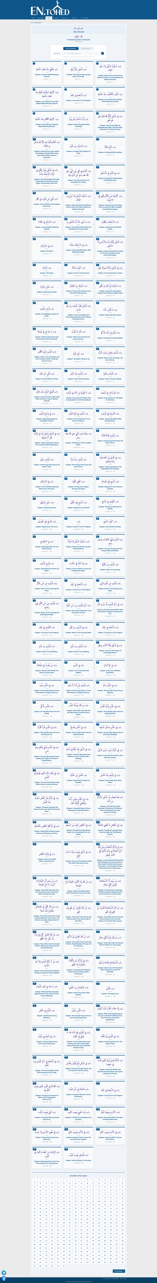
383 (117, 1262)
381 (105, 1262)
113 (34, 1205)
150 (64, 1212)
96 (122, 1197)
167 (70, 1215)
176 (122, 1215)
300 (99, 1244)
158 (111, 1212)
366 (111, 1258)
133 (58, 1208)
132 (52, 1208)
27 (93, 1183)
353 (34, 1258)
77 (104, 1194)
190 (111, 1219)
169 (81, 1215)
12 (99, 1179)
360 (75, 1258)
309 (58, 1248)
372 (52, 1262)
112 (122, 1201)
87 (69, 1197)
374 (64, 1262)
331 (93, 1251)
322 (40, 1251)
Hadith (49, 18)
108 (99, 1201)
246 (64, 1233)
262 (64, 1237)
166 (64, 1215)
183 (70, 1219)
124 (99, 1205)
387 (46, 1266)
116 (52, 1205)
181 (58, 1219)
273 (34, 1241)
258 (40, 1237)
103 (70, 1201)
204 (99, 1223)
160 (122, 1212)
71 (69, 1194)
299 (93, 1244)
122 (87, 1205)
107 (93, 1201)
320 (122, 1248)
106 (87, 1201)
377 (81, 1262)
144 (122, 1208)
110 (111, 1201)
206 (111, 1223)
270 (111, 1237)
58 (87, 1190)
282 (87, 1241)
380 (99, 1262)
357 (58, 1258)
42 (87, 1187)
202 (87, 1223)
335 (117, 1251)
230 (64, 1230)
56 (75, 1190)
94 (110, 1197)
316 (99, 1248)
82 (40, 1197)
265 (81, 1237)
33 (34, 1187)
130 (40, 1208)
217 (81, 1226)
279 (70, 1241)
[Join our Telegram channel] (4, 1272)
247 (70, 1233)
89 (81, 1197)
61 (104, 1190)
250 (87, 1233)
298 (87, 1244)
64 (122, 1190)
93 (104, 1197)
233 (81, 1230)
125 (105, 1205)
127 (117, 1205)
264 (75, 1237)
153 (81, 1212)
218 (87, 1226)
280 (75, 1241)
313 (81, 1248)
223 (117, 1226)
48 (122, 1187)
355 (46, 1258)
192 (122, 1219)
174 (111, 1215)
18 (40, 1183)
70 (63, 1194)
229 (58, 1230)
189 (105, 1219)
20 (52, 1183)
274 (40, 1241)
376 (75, 1262)
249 (81, 1233)
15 (116, 1179)
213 (58, 1226)
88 (75, 1197)
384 (122, 1262)
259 (46, 1237)
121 (81, 1205)
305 (34, 1248)
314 (87, 1248)
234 (87, 1230)
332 (99, 1251)
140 (99, 1208)
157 (105, 1212)
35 (46, 1187)
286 (111, 1241)
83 (46, 1197)
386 (40, 1266)
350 (111, 1255)
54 (63, 1190)
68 (52, 1194)
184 (75, 1219)
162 (40, 1215)
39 (69, 1187)
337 (34, 1255)
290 (40, 1244)
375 (70, 1262)
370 (40, 1262)
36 (52, 1187)
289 (34, 1244)
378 (87, 1262)
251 (93, 1233)
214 (64, 1226)
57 (81, 1190)
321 (34, 1251)
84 (52, 1197)
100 (52, 1201)
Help (121, 1278)
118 (64, 1205)
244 (52, 1233)
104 (75, 1201)
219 (93, 1226)
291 (46, 1244)
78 (110, 1194)
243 (46, 1233)
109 (105, 1201)
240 (122, 1230)
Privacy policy (115, 1278)
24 (75, 1183)
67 (46, 1194)
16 (122, 1179)
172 (99, 1215)
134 (64, 1208)
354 (40, 1258)
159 (117, 1212)
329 (81, 1251)
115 (46, 1205)
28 (99, 1183)
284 (99, 1241)
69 (58, 1194)
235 (93, 1230)
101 (58, 1201)
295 (70, 1244)
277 (58, 1241)
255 (117, 1233)
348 (99, 1255)
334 (111, 1251)
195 (46, 1223)
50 (40, 1190)
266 (87, 1237)
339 (46, 1255)
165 (58, 1215)
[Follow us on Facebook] (4, 1278)
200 (75, 1223)
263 (70, 1237)
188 (99, 1219)
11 (93, 1179)
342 (64, 1255)
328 (75, 1251)
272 (122, 1237)
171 (93, 1215)
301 (105, 1244)
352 (122, 1255)
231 (70, 1230)
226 (40, 1230)
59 (93, 1190)
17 (34, 1183)
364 (99, 1258)
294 (64, 1244)
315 (93, 1248)
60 (99, 1190)
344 (75, 1255)
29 (104, 1183)
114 (40, 1205)
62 (110, 1190)
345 (81, 1255)
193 (34, 1223)
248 (75, 1233)
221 (105, 1226)
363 (93, 1258)
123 (93, 1205)
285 (105, 1241)
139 (93, 1208)
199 (70, 1223)
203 (93, 1223)
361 (81, 1258)
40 (75, 1187)
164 (52, 1215)
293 (58, 1244)
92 (99, 1197)
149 (58, 1212)
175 (117, 1215)
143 (117, 1208)
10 (87, 1179)
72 (75, 1194)
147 (46, 1212)
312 (75, 1248)
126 (111, 1205)
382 (111, 1262)
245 (58, 1233)
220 (99, 1226)
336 (122, 1251)
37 (58, 1187)
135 (70, 1208)
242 (40, 1233)
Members (74, 18)
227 (46, 1230)
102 (64, 1201)
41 (81, 1187)
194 (40, 1223)
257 (34, 1237)
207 (117, 1223)
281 (81, 1241)
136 (75, 1208)
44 (99, 1187)
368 (122, 1258)
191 (117, 1219)
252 (99, 1233)
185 (81, 1219)
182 (64, 1219)
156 (99, 1212)
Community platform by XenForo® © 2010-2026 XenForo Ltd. (78, 1281)
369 (34, 1262)
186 (87, 1219)
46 (110, 1187)
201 (81, 1223)
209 (34, 1226)
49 (34, 1190)
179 (46, 1219)
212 (52, 1226)
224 (122, 1226)
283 (93, 1241)
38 (63, 1187)
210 (40, 1226)
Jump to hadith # (86, 48)
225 (34, 1230)
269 (105, 1237)
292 (52, 1244)
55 (69, 1190)
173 (105, 1215)
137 (81, 1208)
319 (117, 1248)
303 (117, 1244)
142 (111, 1208)
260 (52, 1237)
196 (52, 1223)
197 (58, 1223)
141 (105, 1208)
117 (58, 1205)
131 (46, 1208)
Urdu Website (84, 18)
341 (58, 1255)
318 (111, 1248)
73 (81, 1194)
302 (111, 1244)
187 (93, 1219)
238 (111, 1230)
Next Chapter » (119, 1271)
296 (75, 1244)
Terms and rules (107, 1278)
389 (58, 1266)
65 (34, 1194)
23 (69, 1183)
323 (46, 1251)
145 (34, 1212)
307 (46, 1248)
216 (75, 1226)
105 (81, 1201)
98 (40, 1201)
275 (46, 1241)
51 (46, 1190)
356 (52, 1258)
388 (52, 1266)
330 (87, 1251)
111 (117, 1201)
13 (104, 1179)
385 (34, 1266)
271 (117, 1237)
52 (52, 1190)
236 (99, 1230)
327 (70, 1251)
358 (64, 1258)
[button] (59, 17)
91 (93, 1197)
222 (111, 1226)
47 (116, 1187)
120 (75, 1205)
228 (52, 1230)
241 (34, 1233)
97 (34, 1201)
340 (52, 1255)
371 (46, 1262)
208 (122, 1223)
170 (87, 1215)
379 (93, 1262)
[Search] (102, 53)
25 (81, 1183)
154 (87, 1212)
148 (52, 1212)
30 (110, 1183)
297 (81, 1244)
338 (40, 1255)
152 (75, 1212)
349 (105, 1255)
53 (58, 1190)
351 (117, 1255)
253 (105, 1233)
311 (70, 1248)
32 (122, 1183)
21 (58, 1183)
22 (63, 1183)
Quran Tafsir (40, 18)
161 (34, 1215)
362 (87, 1258)
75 (93, 1194)
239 (117, 1230)
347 (93, 1255)
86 (63, 1197)
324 (52, 1251)
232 (75, 1230)
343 (70, 1255)
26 (87, 1183)
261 (58, 1237)
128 (122, 1205)
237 (105, 1230)
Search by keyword (71, 48)
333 (105, 1251)
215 (70, 1226)
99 (46, 1201)
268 (99, 1237)
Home (33, 18)
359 (70, 1258)
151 (70, 1212)
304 (122, 1244)
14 (110, 1179)
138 (87, 1208)
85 (58, 1197)
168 (75, 1215)
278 (64, 1241)
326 (64, 1251)
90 (87, 1197)
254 (111, 1233)
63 (116, 1190)
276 (52, 1241)
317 (105, 1248)
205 (105, 1223)
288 (122, 1241)
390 (64, 1266)
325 (58, 1251)
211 (46, 1226)
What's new (64, 18)
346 (87, 1255)
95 (116, 1197)
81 (34, 1197)
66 (40, 1194)
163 (46, 1215)
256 (122, 1233)
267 (93, 1237)
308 (52, 1248)
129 (34, 1208)
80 (122, 1194)
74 (87, 1194)
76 (99, 1194)
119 (70, 1205)
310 (64, 1248)
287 (117, 1241)
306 (40, 1248)
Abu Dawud (38, 22)
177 (34, 1219)
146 (40, 1212)
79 (116, 1194)
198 (64, 1223)
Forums (55, 18)
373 (58, 1262)
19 (46, 1183)
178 (40, 1219)
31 (116, 1183)
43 (93, 1187)
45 (104, 1187)
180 (52, 1219)
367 (117, 1258)
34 (40, 1187)
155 (93, 1212)
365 (105, 1258)
